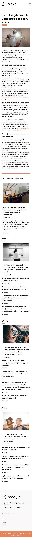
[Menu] (29, 4)
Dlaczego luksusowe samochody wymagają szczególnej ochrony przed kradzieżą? (15, 363)
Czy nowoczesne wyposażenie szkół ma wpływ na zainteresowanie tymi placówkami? (16, 467)
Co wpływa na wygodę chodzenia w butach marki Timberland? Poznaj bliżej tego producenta (15, 374)
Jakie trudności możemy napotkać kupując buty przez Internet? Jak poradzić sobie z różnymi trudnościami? (16, 309)
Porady (4, 25)
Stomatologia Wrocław (23, 128)
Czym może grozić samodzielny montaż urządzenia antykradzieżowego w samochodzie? (15, 298)
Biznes (3, 520)
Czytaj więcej (6, 233)
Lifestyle (4, 522)
